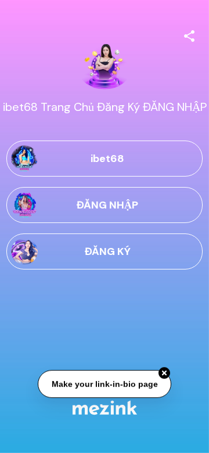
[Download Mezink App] (105, 407)
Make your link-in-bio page (104, 384)
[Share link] (189, 34)
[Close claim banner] (164, 373)
